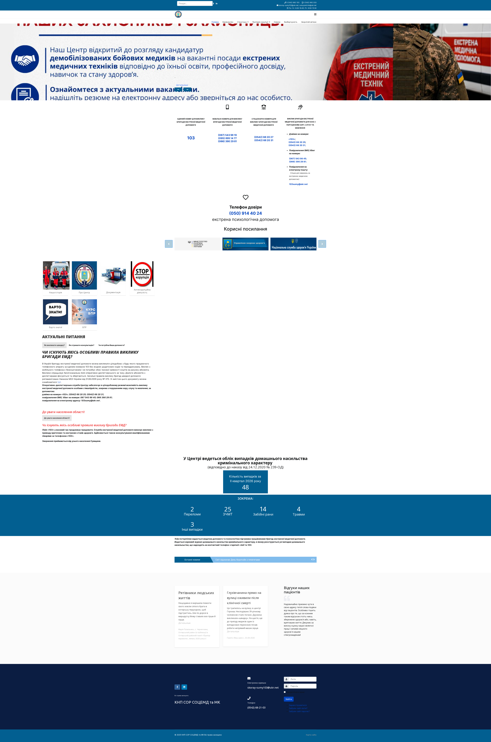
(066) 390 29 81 (227, 141)
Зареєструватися (298, 705)
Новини (277, 22)
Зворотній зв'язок (308, 22)
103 (191, 137)
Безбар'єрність (290, 22)
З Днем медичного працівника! (231, 560)
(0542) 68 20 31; (297, 145)
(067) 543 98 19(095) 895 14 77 (227, 137)
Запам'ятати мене (295, 692)
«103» (292, 139)
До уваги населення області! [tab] (57, 418)
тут (59, 382)
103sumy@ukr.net (298, 184)
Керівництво (227, 22)
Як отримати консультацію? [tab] (81, 345)
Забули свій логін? (298, 708)
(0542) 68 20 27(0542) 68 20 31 (263, 139)
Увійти (289, 699)
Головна (215, 22)
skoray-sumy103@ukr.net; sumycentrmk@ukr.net (297, 5)
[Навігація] (315, 14)
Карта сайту (311, 735)
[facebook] (213, 3)
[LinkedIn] (216, 3)
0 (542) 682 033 (309, 2)
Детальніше (184, 623)
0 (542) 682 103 (293, 2)
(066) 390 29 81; (298, 161)
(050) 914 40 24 (245, 213)
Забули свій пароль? (299, 711)
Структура (242, 22)
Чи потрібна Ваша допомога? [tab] (111, 345)
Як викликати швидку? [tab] (54, 345)
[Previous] (178, 89)
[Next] (187, 89)
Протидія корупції (260, 22)
